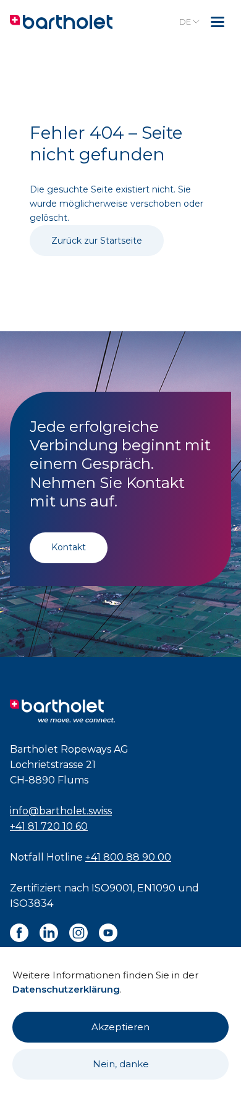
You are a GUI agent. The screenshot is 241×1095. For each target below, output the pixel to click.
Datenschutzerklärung (66, 989)
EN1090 (156, 888)
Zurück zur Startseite (96, 240)
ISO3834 (31, 903)
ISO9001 (112, 888)
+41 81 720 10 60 (49, 826)
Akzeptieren (120, 1027)
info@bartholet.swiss (61, 811)
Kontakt (68, 547)
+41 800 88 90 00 (128, 857)
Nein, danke (121, 1064)
